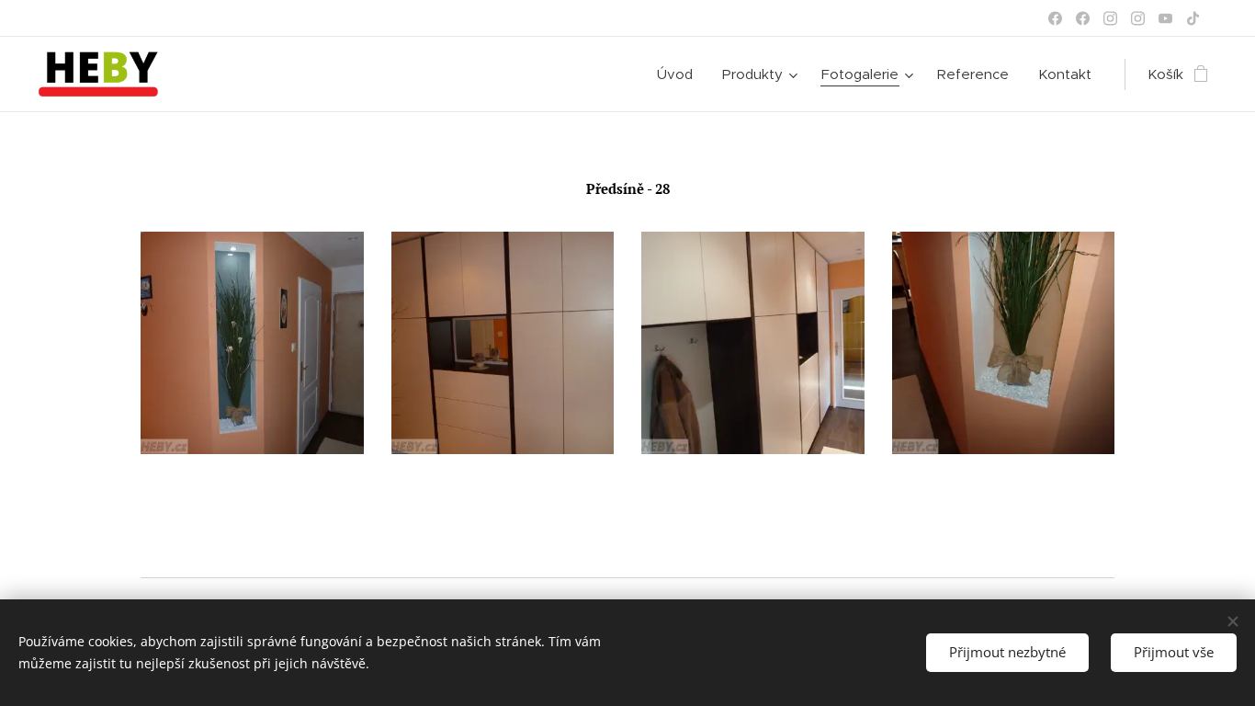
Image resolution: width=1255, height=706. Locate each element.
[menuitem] (679, 74)
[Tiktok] (1193, 18)
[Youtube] (1165, 18)
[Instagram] (1110, 18)
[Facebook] (1055, 18)
